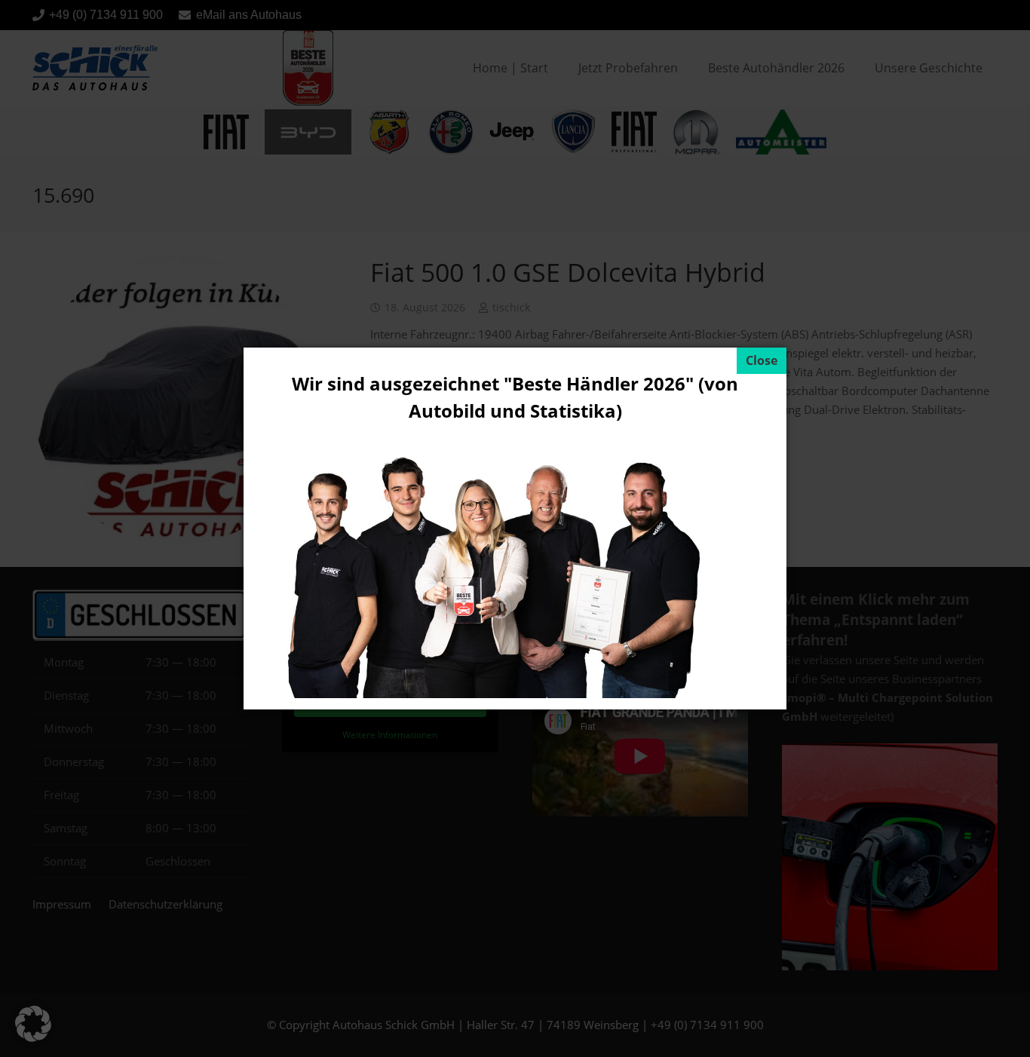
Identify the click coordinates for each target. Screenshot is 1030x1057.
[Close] (761, 361)
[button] (33, 1024)
